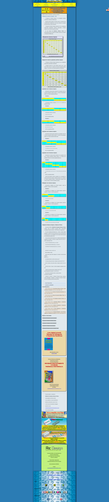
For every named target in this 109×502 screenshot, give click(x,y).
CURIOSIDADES (46, 4)
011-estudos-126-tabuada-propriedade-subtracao (49, 320)
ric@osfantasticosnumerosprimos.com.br (55, 479)
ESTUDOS (63, 3)
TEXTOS (71, 3)
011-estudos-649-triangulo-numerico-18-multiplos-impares (50, 328)
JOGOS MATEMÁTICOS (54, 4)
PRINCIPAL (37, 3)
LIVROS (46, 3)
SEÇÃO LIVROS (54, 353)
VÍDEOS (63, 4)
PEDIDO (54, 3)
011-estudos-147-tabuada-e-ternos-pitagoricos (48, 325)
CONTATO (71, 4)
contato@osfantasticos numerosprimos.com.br (54, 388)
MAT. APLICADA (37, 4)
